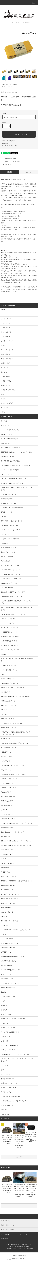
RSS (28, 1248)
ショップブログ (21, 1248)
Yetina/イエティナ (11, 86)
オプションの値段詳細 (8, 141)
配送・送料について (27, 1244)
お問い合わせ (4, 1238)
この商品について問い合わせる (11, 161)
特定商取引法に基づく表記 (9, 145)
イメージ (28, 172)
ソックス (15, 84)
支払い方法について (15, 1244)
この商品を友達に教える (9, 158)
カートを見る (23, 1234)
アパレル (9, 84)
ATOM (31, 1248)
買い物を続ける (7, 164)
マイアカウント (5, 1234)
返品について (6, 143)
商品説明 (9, 172)
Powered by (8, 1259)
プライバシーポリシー (10, 1248)
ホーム (3, 84)
